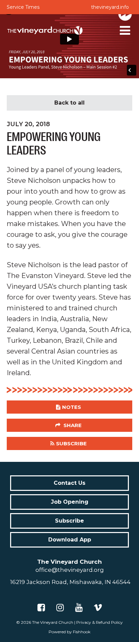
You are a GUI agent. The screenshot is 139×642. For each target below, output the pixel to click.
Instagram (60, 607)
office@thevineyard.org (69, 569)
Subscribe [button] (71, 443)
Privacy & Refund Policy (99, 622)
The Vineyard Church (52, 622)
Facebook (41, 607)
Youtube (79, 607)
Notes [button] (71, 407)
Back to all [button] (69, 103)
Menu (125, 30)
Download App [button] (69, 539)
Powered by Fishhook (69, 631)
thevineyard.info (110, 7)
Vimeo (97, 607)
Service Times (23, 7)
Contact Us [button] (69, 483)
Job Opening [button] (69, 502)
